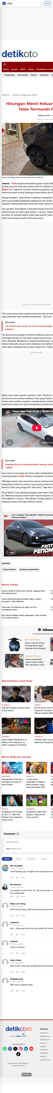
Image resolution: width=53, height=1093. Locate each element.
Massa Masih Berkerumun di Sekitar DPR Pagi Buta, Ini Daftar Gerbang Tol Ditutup (14, 742)
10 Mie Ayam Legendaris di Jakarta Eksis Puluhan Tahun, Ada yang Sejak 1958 (35, 783)
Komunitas (23, 75)
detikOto (6, 95)
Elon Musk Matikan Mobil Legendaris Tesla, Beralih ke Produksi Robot (24, 616)
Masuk (47, 3)
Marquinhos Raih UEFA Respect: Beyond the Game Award (36, 814)
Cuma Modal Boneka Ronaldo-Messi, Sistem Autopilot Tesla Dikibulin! (21, 600)
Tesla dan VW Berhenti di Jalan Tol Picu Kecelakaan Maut (19, 608)
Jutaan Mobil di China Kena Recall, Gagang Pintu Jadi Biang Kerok (23, 592)
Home (6, 69)
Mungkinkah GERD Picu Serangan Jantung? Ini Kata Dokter (12, 782)
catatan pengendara (29, 569)
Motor (31, 69)
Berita (15, 69)
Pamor (34, 75)
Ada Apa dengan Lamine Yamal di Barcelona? (16, 709)
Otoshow (44, 75)
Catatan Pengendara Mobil (25, 95)
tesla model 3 (9, 569)
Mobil (22, 69)
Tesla (14, 183)
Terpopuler (9, 75)
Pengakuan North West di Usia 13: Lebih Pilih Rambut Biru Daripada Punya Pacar (12, 816)
